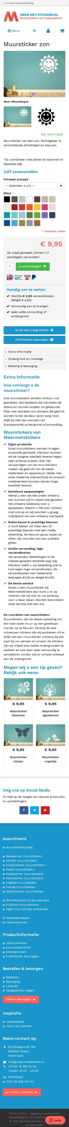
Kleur (7, 193)
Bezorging (13, 981)
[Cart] (62, 31)
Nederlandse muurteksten (25, 891)
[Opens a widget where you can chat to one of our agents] (55, 1120)
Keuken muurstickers (21, 860)
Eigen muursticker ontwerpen (27, 909)
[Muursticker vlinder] (18, 735)
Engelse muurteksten (21, 882)
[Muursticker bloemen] (18, 689)
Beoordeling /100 (34, 1117)
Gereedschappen (18, 917)
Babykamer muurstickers (24, 856)
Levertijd (12, 986)
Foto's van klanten (19, 1026)
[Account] (48, 31)
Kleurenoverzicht (18, 947)
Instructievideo (16, 943)
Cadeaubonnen (16, 922)
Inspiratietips (15, 1021)
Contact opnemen (21, 1092)
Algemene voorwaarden (45, 1113)
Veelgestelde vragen (20, 990)
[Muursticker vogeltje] (50, 735)
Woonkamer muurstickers (24, 878)
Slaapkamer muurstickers (24, 873)
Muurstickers (15, 847)
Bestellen (12, 977)
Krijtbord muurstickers (22, 904)
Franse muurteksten (20, 887)
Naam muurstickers (20, 869)
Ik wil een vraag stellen (32, 330)
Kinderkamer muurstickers (25, 865)
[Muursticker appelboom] (50, 689)
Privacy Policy (17, 1113)
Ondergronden (16, 951)
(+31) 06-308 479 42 (20, 1081)
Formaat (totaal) (16, 179)
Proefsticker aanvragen (32, 339)
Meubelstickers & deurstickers (27, 900)
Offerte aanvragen (19, 999)
